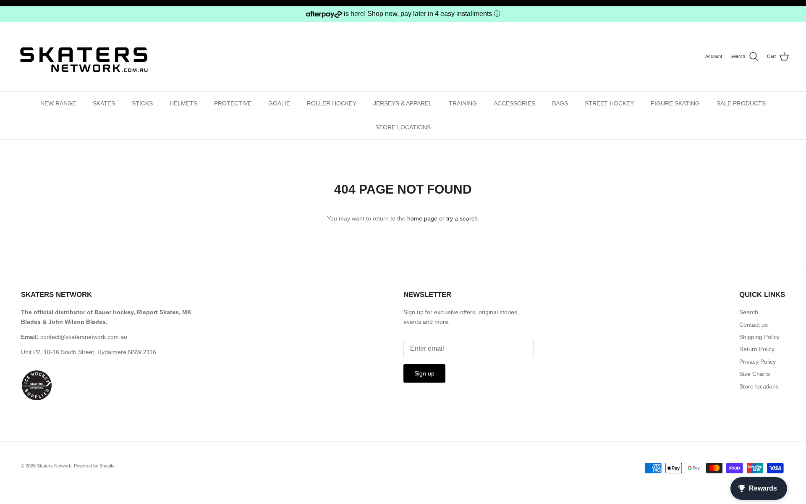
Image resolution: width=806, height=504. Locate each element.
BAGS (560, 103)
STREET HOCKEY (609, 103)
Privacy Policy (757, 361)
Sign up (424, 373)
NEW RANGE (58, 103)
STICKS (142, 103)
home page (422, 218)
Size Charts (754, 373)
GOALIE (279, 103)
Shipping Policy (759, 336)
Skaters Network (54, 465)
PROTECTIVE (232, 103)
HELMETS (183, 103)
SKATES (104, 103)
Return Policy (757, 349)
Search (748, 312)
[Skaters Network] (84, 56)
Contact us (753, 324)
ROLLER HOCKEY (331, 103)
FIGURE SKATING (675, 103)
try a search (462, 218)
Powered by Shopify (94, 465)
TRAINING (463, 103)
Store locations (759, 386)
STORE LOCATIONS (403, 127)
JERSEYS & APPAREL (402, 103)
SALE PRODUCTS (741, 103)
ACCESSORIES (514, 103)
